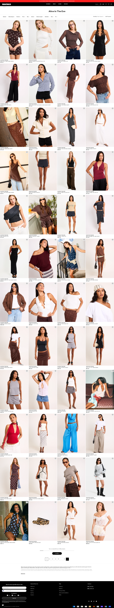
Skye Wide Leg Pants (63, 455)
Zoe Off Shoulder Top (63, 323)
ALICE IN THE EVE (4, 60)
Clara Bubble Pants (91, 148)
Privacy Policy (5, 602)
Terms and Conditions (63, 592)
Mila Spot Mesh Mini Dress (7, 61)
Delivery (61, 586)
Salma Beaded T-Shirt (91, 455)
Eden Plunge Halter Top (63, 192)
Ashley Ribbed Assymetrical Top (37, 61)
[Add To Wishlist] (27, 21)
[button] (98, 4)
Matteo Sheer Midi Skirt (6, 148)
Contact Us (91, 588)
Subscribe (14, 598)
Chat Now (91, 586)
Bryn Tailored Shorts (34, 192)
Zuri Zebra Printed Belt (35, 542)
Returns (60, 588)
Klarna (32, 590)
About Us (32, 586)
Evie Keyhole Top (33, 411)
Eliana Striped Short (63, 367)
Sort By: (95, 16)
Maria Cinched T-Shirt (34, 236)
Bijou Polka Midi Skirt (6, 498)
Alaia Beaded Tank (33, 367)
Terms (8, 602)
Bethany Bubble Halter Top (93, 411)
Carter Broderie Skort (63, 542)
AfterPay (32, 588)
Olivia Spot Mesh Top (63, 61)
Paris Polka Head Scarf (92, 323)
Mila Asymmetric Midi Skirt (93, 236)
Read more (23, 573)
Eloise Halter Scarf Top (6, 455)
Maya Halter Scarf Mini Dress (7, 542)
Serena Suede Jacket (5, 323)
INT (103, 4)
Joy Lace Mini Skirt (91, 498)
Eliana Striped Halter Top (6, 411)
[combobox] (4, 591)
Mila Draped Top (4, 236)
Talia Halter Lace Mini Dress (93, 61)
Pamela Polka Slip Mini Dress (36, 498)
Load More (57, 553)
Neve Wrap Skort (62, 411)
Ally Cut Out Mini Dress (92, 367)
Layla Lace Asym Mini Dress (7, 192)
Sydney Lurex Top (62, 236)
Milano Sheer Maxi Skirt (6, 367)
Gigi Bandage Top (33, 455)
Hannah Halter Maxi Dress (64, 148)
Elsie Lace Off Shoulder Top (93, 542)
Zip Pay (32, 592)
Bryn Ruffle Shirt (33, 148)
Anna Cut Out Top (33, 323)
